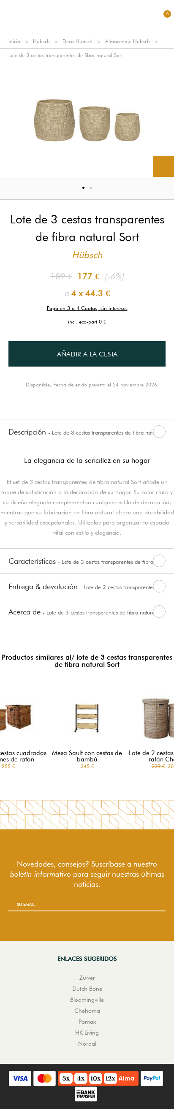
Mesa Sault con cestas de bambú (87, 756)
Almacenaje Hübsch (127, 41)
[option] (87, 119)
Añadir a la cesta (87, 354)
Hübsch (41, 41)
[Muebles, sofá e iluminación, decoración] (87, 16)
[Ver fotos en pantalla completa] (163, 166)
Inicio (14, 41)
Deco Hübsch (77, 41)
